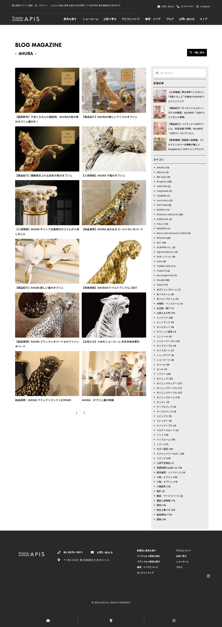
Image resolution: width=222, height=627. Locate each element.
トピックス (162, 416)
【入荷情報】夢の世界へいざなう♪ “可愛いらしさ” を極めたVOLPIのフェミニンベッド (186, 96)
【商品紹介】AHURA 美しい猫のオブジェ (39, 288)
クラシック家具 (165, 331)
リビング (161, 458)
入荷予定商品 (163, 462)
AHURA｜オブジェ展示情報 (98, 400)
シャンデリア (163, 355)
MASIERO (162, 228)
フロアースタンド (166, 430)
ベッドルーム (163, 439)
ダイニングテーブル (167, 388)
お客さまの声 (163, 312)
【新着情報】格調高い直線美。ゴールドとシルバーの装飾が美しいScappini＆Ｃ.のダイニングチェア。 (187, 144)
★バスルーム (163, 294)
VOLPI (160, 284)
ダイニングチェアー (167, 383)
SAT (159, 242)
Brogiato (162, 181)
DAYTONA (162, 205)
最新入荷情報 (163, 500)
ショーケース (163, 359)
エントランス (163, 322)
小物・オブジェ (165, 477)
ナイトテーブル (165, 425)
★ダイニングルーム (167, 289)
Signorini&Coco (165, 251)
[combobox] (179, 73)
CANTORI (162, 186)
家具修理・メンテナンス (169, 472)
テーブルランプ (165, 406)
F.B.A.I (160, 223)
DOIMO (161, 209)
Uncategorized (165, 275)
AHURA (160, 167)
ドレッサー (162, 420)
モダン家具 (162, 448)
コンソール (162, 336)
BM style (161, 176)
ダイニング (162, 378)
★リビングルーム (166, 298)
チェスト (161, 402)
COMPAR (161, 195)
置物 (159, 519)
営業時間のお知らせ (167, 467)
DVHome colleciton (167, 214)
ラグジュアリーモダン (168, 453)
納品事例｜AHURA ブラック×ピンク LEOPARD (43, 400)
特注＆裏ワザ (163, 509)
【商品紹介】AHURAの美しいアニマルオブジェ (109, 117)
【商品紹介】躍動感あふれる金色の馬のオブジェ (43, 175)
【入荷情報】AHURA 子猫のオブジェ (103, 175)
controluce (163, 200)
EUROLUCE (162, 219)
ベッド (160, 434)
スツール (161, 364)
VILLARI (161, 280)
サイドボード (163, 350)
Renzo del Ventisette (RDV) (172, 233)
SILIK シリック (164, 256)
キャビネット (163, 326)
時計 (159, 491)
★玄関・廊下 (163, 308)
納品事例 (161, 514)
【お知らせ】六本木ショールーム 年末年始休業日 (111, 341)
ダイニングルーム (166, 397)
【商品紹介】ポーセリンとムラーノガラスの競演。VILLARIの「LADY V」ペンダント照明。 (187, 112)
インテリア (162, 317)
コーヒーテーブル (166, 341)
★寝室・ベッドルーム (168, 303)
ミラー (160, 444)
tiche (159, 261)
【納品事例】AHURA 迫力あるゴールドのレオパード (112, 229)
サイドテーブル (165, 345)
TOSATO (161, 270)
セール (160, 369)
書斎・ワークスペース (168, 495)
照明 (159, 505)
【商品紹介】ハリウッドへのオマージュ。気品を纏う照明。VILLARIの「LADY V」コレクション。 (186, 128)
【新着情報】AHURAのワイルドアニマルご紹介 (109, 288)
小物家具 (161, 486)
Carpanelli (162, 190)
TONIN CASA (164, 266)
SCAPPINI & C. (164, 247)
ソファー (161, 373)
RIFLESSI (161, 237)
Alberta (161, 172)
